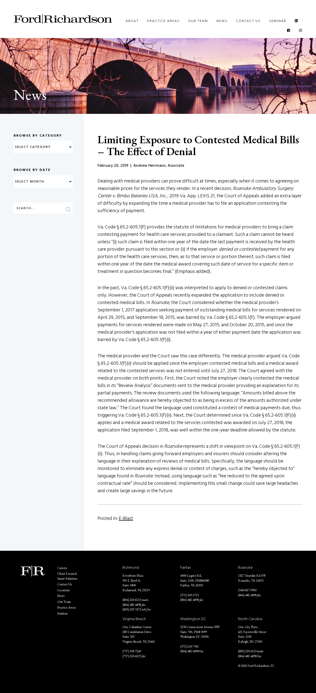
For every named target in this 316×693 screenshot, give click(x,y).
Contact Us (248, 21)
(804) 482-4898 (131, 605)
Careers (62, 568)
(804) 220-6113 (131, 600)
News (222, 21)
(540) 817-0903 (247, 590)
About (132, 21)
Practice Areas (163, 21)
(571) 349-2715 (189, 595)
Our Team (198, 21)
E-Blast (126, 518)
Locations (63, 590)
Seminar (277, 21)
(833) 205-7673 (131, 609)
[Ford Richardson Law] (63, 19)
